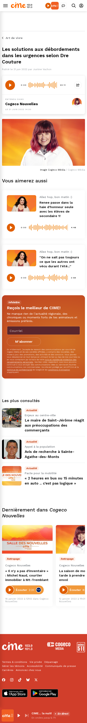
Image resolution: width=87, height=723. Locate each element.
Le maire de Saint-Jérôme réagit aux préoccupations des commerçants (54, 425)
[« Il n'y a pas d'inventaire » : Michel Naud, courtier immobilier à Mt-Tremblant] (27, 539)
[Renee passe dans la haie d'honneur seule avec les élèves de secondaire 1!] (21, 203)
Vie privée (36, 662)
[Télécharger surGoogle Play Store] (44, 693)
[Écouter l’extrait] (10, 85)
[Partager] (78, 85)
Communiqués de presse (60, 666)
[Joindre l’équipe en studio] (63, 6)
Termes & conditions (14, 662)
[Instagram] (11, 679)
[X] (36, 679)
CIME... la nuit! (42, 713)
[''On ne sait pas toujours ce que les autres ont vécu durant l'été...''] (21, 258)
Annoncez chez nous (28, 670)
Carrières (7, 670)
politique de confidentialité (19, 370)
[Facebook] (3, 679)
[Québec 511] (81, 651)
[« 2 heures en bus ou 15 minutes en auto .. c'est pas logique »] (11, 476)
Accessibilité (35, 666)
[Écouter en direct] (48, 5)
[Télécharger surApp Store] (15, 693)
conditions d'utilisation (59, 370)
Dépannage (51, 662)
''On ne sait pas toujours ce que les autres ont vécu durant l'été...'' (59, 261)
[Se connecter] (81, 5)
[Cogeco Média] (58, 649)
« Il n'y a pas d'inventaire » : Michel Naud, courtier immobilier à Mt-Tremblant (27, 575)
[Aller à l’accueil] (21, 7)
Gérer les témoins (13, 666)
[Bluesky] (28, 679)
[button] (19, 715)
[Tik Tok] (19, 679)
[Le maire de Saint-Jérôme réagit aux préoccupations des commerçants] (11, 418)
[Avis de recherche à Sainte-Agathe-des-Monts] (11, 449)
